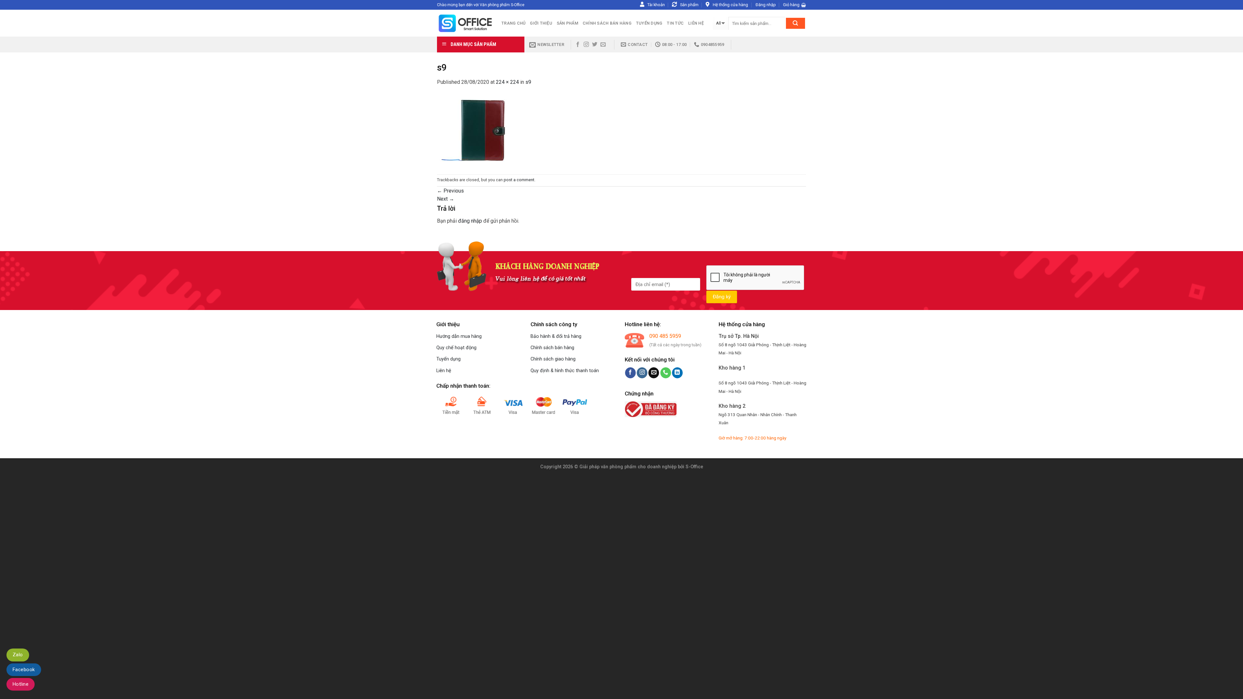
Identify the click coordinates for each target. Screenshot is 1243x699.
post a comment (519, 179)
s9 (528, 82)
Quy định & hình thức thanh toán (565, 370)
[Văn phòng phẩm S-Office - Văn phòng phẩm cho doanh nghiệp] (464, 23)
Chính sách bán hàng (607, 23)
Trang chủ (513, 23)
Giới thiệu (541, 23)
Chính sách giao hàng (553, 359)
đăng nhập (470, 221)
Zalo (18, 655)
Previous (450, 191)
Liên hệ (696, 23)
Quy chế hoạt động (456, 347)
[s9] (473, 130)
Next (445, 199)
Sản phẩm (567, 23)
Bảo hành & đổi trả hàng (556, 336)
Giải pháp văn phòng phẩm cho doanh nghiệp (628, 467)
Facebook (24, 669)
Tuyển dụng (649, 23)
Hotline (20, 684)
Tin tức (675, 23)
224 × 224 (507, 82)
